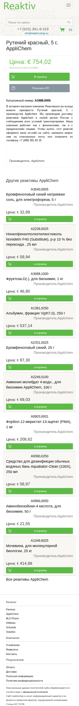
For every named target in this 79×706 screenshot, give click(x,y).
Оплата (10, 667)
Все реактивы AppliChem (27, 579)
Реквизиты (12, 649)
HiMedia (10, 623)
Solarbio (10, 631)
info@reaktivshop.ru (36, 33)
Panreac (10, 609)
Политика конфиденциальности (24, 680)
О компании (13, 645)
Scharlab (11, 627)
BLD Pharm (12, 618)
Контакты (11, 654)
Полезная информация (19, 676)
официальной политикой (35, 692)
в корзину (40, 219)
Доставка (11, 671)
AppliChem (12, 614)
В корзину (40, 76)
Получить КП (40, 88)
